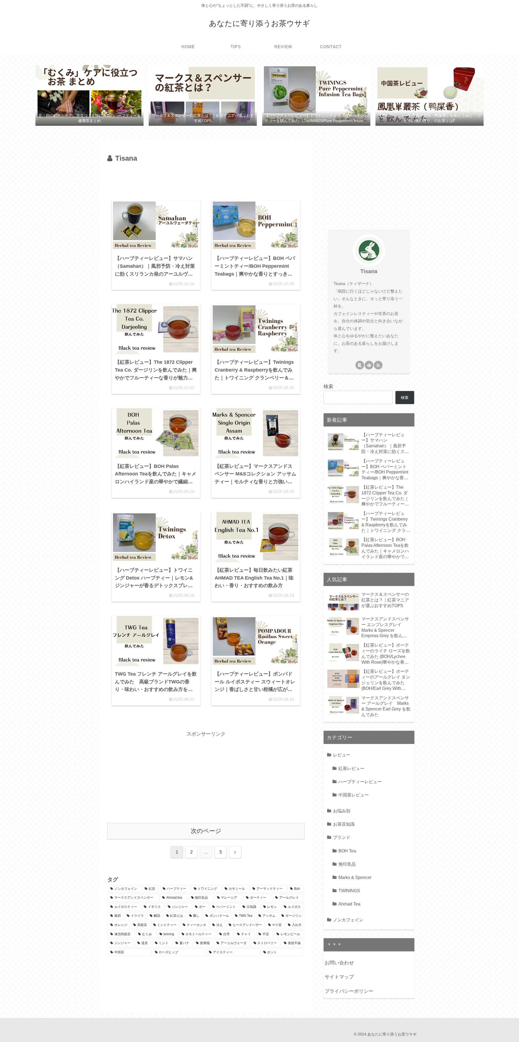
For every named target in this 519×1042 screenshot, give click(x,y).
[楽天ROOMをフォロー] (359, 365)
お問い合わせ (339, 962)
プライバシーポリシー (349, 991)
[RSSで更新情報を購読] (378, 365)
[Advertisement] (206, 179)
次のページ (206, 831)
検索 (328, 386)
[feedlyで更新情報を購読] (369, 365)
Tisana (368, 271)
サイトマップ (339, 977)
